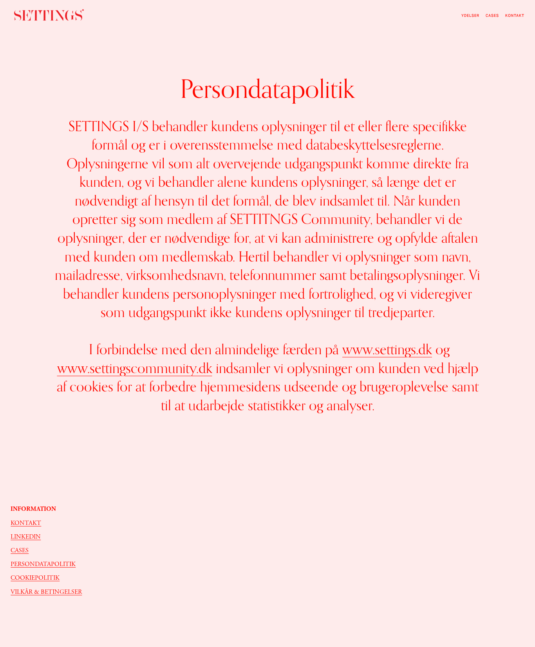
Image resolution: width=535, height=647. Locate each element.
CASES (492, 15)
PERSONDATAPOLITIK (43, 564)
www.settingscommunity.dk (134, 368)
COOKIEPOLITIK (35, 578)
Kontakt (514, 15)
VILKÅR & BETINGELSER (46, 592)
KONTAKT (26, 523)
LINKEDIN (26, 537)
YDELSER (470, 15)
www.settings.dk (387, 349)
